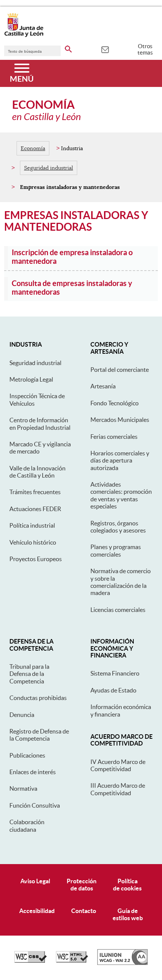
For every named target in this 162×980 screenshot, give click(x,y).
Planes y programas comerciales (115, 550)
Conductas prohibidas (38, 697)
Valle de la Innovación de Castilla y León (37, 472)
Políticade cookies (127, 885)
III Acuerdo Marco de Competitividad (117, 789)
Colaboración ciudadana (26, 825)
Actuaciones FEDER (35, 508)
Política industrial (32, 525)
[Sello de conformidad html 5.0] (72, 961)
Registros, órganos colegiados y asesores (118, 527)
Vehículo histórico (32, 542)
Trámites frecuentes (35, 491)
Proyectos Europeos (35, 558)
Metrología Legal (31, 379)
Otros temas (145, 49)
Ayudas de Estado (113, 690)
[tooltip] (105, 49)
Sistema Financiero (114, 673)
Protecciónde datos (81, 885)
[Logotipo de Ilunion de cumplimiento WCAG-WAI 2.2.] (122, 963)
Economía (33, 148)
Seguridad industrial (48, 167)
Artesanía (103, 386)
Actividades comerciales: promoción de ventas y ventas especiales (121, 495)
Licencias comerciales (117, 609)
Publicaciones (27, 755)
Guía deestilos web (128, 914)
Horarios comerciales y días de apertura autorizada (119, 460)
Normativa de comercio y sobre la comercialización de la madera (120, 582)
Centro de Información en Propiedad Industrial (39, 424)
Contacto (83, 910)
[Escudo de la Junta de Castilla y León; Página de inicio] (23, 35)
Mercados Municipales (119, 419)
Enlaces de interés (32, 771)
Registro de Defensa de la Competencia (39, 735)
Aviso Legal (35, 881)
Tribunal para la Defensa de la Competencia (29, 674)
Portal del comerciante (119, 369)
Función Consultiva (34, 805)
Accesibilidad (37, 910)
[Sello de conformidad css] (30, 961)
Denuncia (21, 714)
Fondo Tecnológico (114, 403)
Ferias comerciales (114, 436)
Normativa (23, 788)
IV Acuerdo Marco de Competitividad (117, 765)
